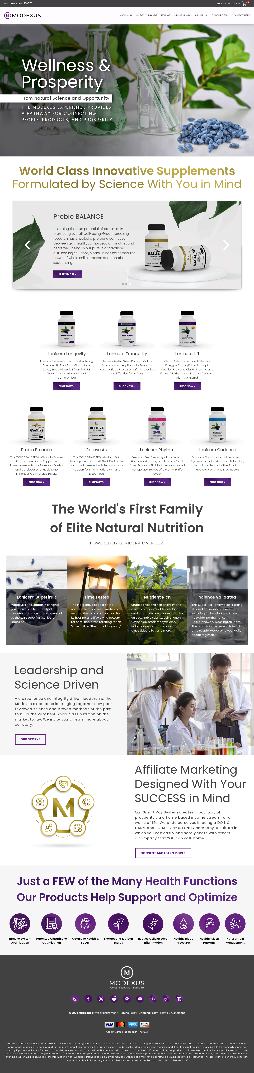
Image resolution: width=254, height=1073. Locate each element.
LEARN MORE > (67, 274)
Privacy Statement (105, 1013)
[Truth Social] (179, 999)
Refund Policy (128, 1013)
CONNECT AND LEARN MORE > (163, 853)
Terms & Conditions (172, 1013)
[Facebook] (88, 999)
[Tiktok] (166, 999)
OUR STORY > (30, 739)
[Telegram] (153, 999)
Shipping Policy (148, 1013)
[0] (244, 3)
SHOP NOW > (67, 386)
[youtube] (140, 999)
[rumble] (127, 999)
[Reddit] (114, 999)
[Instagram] (75, 999)
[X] (101, 999)
